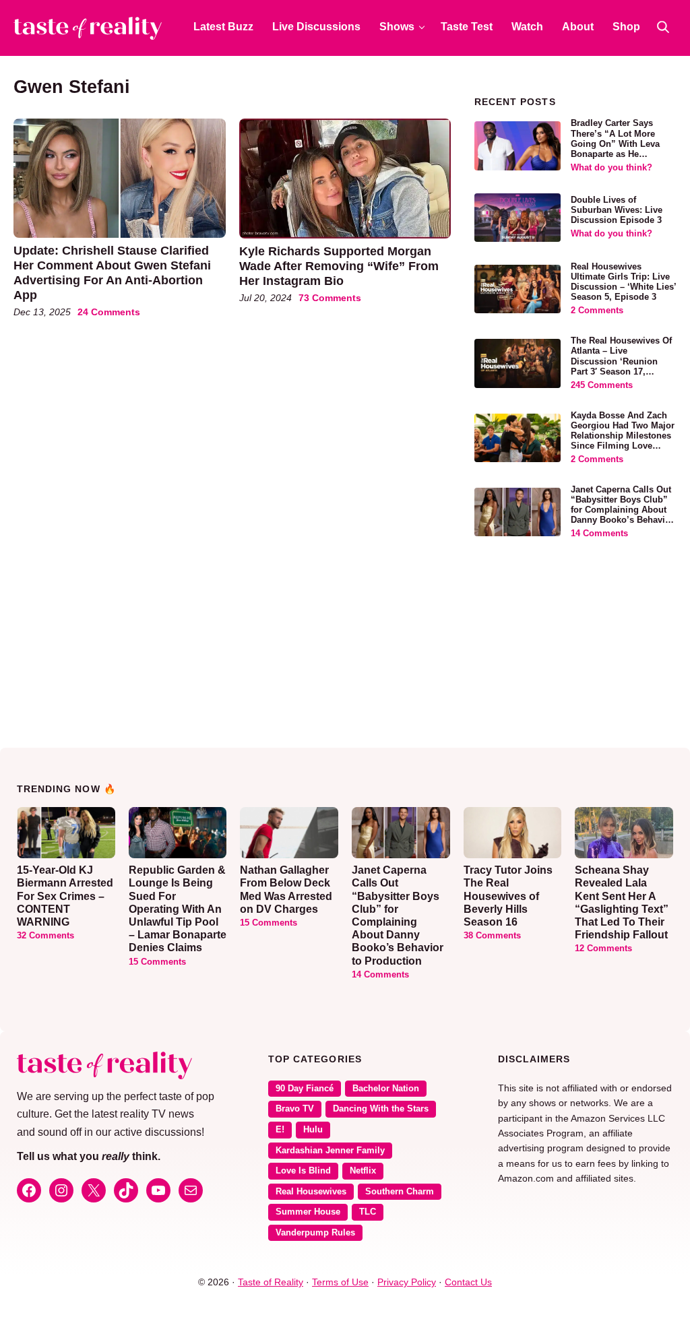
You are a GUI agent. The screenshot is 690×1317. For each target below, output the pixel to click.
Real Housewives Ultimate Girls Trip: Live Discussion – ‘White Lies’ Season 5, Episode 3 (623, 282)
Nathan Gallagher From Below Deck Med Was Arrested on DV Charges (286, 889)
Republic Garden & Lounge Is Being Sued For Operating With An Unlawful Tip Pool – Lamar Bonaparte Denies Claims (177, 908)
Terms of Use (340, 1282)
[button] (663, 26)
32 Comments (45, 935)
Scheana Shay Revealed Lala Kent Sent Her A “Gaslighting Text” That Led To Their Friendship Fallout (621, 902)
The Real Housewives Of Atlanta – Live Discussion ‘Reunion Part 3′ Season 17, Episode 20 (621, 361)
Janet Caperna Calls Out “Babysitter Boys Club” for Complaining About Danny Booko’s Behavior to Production (622, 510)
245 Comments (602, 385)
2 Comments (597, 310)
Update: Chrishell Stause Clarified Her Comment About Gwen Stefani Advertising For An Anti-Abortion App (112, 272)
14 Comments (599, 533)
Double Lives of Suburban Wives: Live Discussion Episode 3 (616, 210)
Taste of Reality (270, 1282)
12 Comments (603, 948)
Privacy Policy (406, 1282)
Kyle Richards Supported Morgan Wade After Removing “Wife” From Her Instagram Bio (339, 266)
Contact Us (468, 1282)
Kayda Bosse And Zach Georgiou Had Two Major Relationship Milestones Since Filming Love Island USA (623, 436)
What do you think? (611, 167)
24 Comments (108, 312)
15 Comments (157, 962)
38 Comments (492, 935)
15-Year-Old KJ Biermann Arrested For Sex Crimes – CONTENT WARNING (65, 896)
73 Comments (330, 297)
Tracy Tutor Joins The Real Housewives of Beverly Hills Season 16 (508, 896)
